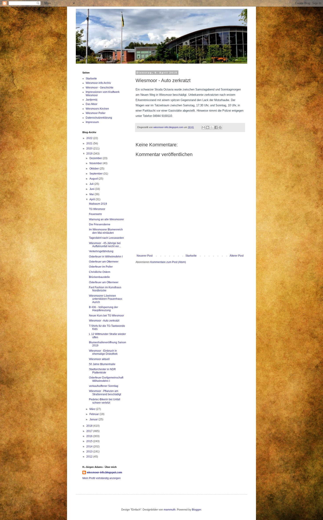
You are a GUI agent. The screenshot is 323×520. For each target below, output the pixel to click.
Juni (92, 189)
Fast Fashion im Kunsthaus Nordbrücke (105, 289)
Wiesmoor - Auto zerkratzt (104, 320)
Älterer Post (236, 255)
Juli (91, 184)
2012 (89, 456)
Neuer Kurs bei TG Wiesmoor (106, 315)
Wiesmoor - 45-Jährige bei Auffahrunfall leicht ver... (105, 245)
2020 (89, 148)
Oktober (94, 168)
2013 (89, 451)
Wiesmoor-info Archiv (98, 83)
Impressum (92, 122)
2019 (89, 153)
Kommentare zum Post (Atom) (168, 262)
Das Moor (91, 104)
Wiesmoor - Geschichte (99, 87)
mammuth (170, 509)
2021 (89, 143)
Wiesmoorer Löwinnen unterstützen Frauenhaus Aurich (105, 299)
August (93, 178)
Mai (91, 194)
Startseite (191, 255)
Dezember (96, 158)
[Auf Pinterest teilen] (220, 127)
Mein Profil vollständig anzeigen (101, 478)
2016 (89, 436)
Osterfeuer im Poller (101, 266)
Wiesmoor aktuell (99, 359)
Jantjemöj (91, 99)
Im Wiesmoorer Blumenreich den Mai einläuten (106, 231)
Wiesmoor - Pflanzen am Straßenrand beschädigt (105, 393)
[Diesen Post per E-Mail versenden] (203, 127)
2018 (89, 425)
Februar (94, 414)
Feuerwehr (95, 214)
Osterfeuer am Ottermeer (103, 261)
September (96, 173)
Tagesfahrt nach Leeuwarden (106, 237)
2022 (89, 138)
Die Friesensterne (99, 224)
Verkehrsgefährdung (101, 251)
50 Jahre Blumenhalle (102, 364)
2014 (89, 446)
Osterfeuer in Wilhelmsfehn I (106, 256)
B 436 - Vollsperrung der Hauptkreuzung (103, 309)
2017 (89, 431)
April (92, 199)
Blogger (196, 509)
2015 (89, 441)
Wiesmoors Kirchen (97, 108)
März (92, 409)
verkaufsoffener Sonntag (103, 386)
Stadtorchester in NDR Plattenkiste (102, 371)
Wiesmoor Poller (95, 113)
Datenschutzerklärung (99, 117)
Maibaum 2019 (98, 203)
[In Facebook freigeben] (216, 127)
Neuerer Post (144, 255)
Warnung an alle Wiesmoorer (106, 219)
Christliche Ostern (99, 272)
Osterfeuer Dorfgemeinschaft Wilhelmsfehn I (106, 379)
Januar (93, 419)
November (96, 163)
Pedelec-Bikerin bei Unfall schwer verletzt (104, 401)
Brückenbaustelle (99, 277)
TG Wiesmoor (97, 209)
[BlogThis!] (207, 127)
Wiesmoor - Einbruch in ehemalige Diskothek (103, 352)
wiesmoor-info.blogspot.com (104, 472)
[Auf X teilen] (212, 127)
